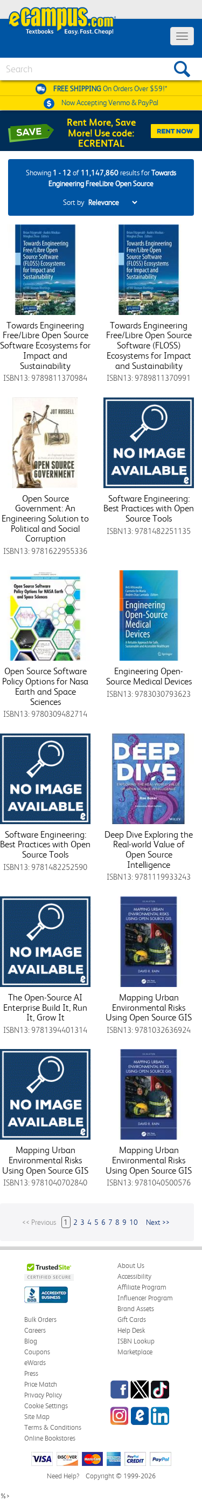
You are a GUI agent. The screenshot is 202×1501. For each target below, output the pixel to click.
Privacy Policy (43, 1395)
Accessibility (134, 1276)
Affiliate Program (141, 1287)
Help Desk (131, 1330)
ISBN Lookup (136, 1341)
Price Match (40, 1384)
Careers (35, 1330)
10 (133, 1222)
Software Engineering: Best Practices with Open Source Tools (148, 508)
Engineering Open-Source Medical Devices (149, 676)
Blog (30, 1341)
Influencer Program (145, 1298)
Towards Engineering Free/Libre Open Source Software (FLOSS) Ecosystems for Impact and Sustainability (149, 345)
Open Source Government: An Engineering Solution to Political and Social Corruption (45, 518)
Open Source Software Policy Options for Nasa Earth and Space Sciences (45, 686)
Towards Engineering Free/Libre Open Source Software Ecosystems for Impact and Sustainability (45, 345)
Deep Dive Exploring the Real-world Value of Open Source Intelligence (149, 849)
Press (31, 1373)
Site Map (37, 1417)
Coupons (37, 1352)
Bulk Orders (40, 1319)
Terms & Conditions (52, 1427)
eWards (35, 1363)
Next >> (158, 1222)
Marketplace (134, 1352)
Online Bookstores (49, 1438)
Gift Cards (131, 1319)
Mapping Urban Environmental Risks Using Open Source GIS (149, 1007)
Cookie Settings (46, 1406)
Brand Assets (135, 1309)
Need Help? (63, 1476)
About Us (130, 1266)
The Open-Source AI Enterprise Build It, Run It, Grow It (45, 1007)
